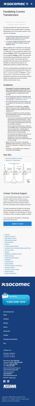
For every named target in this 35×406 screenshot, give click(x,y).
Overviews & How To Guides (12, 269)
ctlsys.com (12, 377)
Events (5, 327)
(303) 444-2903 (10, 365)
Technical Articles (20, 22)
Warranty (4, 400)
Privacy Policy (25, 399)
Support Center (10, 22)
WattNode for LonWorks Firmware (13, 253)
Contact (5, 335)
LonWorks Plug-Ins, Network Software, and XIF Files (18, 248)
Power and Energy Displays (12, 246)
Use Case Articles (9, 250)
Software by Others (9, 267)
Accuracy (7, 234)
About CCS (6, 331)
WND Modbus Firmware (11, 240)
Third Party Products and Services (13, 265)
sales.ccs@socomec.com (10, 369)
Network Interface (9, 271)
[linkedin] (8, 381)
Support (5, 323)
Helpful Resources (9, 255)
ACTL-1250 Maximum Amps (19, 99)
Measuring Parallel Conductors (16, 39)
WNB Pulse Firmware (10, 236)
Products (7, 244)
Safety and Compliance (10, 273)
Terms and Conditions (14, 400)
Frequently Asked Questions (12, 257)
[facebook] (5, 381)
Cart (4, 343)
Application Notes (9, 261)
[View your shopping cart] (31, 4)
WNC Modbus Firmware (11, 238)
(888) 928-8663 (13, 364)
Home (5, 314)
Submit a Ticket (17, 223)
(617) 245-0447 (15, 360)
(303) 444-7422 (18, 362)
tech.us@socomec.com (10, 375)
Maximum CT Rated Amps (13, 160)
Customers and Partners (10, 339)
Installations (8, 259)
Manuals (7, 252)
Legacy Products (9, 263)
